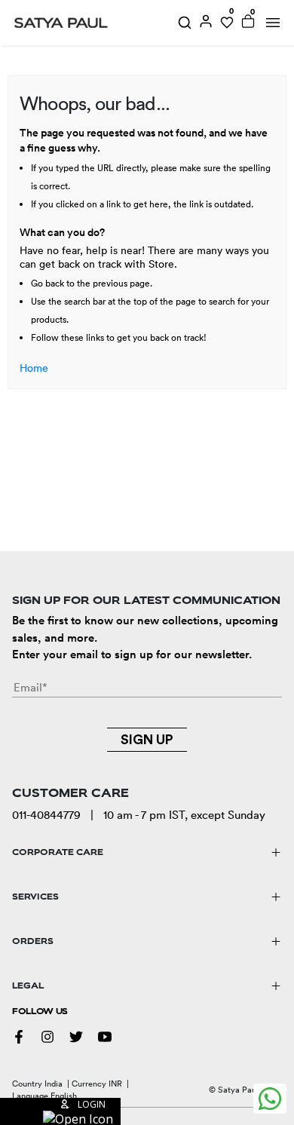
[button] (60, 1111)
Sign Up (147, 739)
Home (34, 368)
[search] (184, 22)
